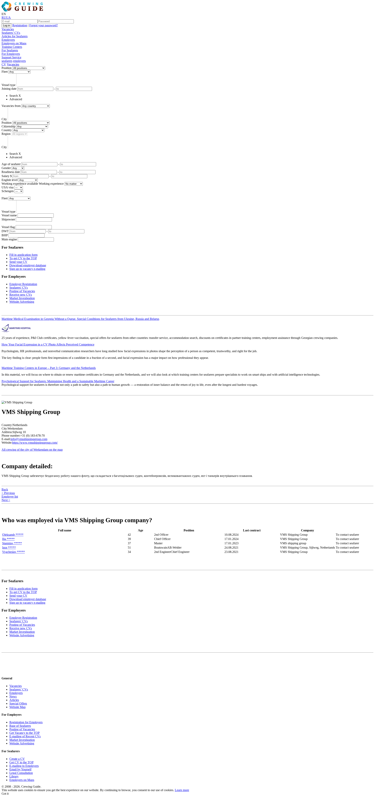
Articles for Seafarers (15, 36)
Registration (19, 25)
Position (7, 68)
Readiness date (11, 172)
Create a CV (17, 758)
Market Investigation (22, 298)
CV (4, 64)
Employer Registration (23, 284)
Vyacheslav (13, 551)
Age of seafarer (11, 164)
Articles (14, 700)
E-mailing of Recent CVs (25, 736)
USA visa (7, 187)
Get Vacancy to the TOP (24, 732)
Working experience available (20, 183)
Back (5, 489)
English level (10, 180)
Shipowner (8, 219)
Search (13, 95)
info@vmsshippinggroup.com (29, 439)
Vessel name (9, 215)
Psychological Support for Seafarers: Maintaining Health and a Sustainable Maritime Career (58, 381)
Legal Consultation (21, 773)
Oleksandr (12, 534)
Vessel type (8, 85)
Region (6, 133)
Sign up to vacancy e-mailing (27, 268)
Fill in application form (23, 254)
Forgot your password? (43, 25)
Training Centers (12, 46)
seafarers (7, 61)
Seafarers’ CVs (11, 32)
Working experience (51, 183)
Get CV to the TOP (21, 762)
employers (19, 61)
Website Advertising (21, 301)
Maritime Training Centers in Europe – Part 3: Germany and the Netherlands (49, 368)
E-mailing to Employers (24, 765)
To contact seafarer (347, 534)
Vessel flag (8, 227)
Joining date (9, 88)
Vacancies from (11, 105)
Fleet (5, 71)
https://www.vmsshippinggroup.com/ (35, 442)
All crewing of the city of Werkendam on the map (32, 449)
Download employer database (27, 265)
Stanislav (12, 543)
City (4, 119)
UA (8, 17)
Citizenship (8, 126)
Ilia (8, 539)
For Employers (11, 54)
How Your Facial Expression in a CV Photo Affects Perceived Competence (48, 344)
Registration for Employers (26, 722)
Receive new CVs (20, 294)
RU (4, 17)
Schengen (8, 191)
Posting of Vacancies (22, 291)
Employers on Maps (14, 43)
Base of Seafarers (20, 725)
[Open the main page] (23, 10)
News (13, 696)
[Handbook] (5, 670)
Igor (9, 547)
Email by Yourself (20, 769)
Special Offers (18, 703)
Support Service (11, 57)
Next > (6, 500)
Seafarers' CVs (18, 287)
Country (7, 130)
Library (14, 776)
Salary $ (7, 176)
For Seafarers (10, 50)
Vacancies (8, 29)
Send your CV (18, 261)
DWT (5, 231)
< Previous (8, 493)
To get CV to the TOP (23, 258)
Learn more (182, 790)
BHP (5, 235)
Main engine (9, 239)
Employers (8, 39)
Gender (6, 168)
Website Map (17, 707)
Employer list (10, 496)
